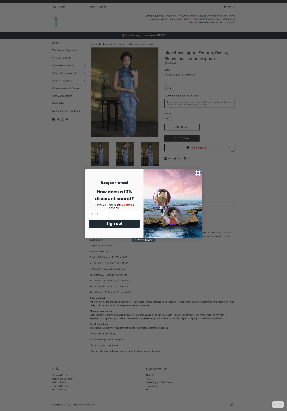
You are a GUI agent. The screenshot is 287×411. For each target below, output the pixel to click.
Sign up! (114, 223)
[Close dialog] (198, 173)
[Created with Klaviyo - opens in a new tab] (143, 240)
